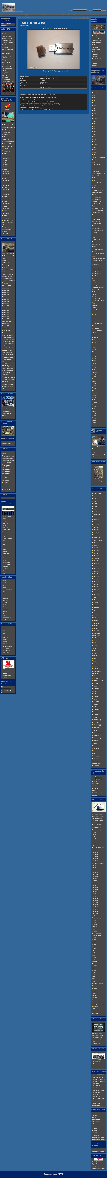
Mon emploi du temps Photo (97, 821)
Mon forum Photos (97, 818)
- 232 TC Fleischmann (7, 368)
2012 (94, 292)
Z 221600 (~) (97, 725)
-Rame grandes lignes (98, 1004)
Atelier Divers (7, 382)
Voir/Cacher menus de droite (83, 17)
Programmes (5, 484)
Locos (95, 35)
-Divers (94, 335)
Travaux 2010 (7, 297)
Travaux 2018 (5, 316)
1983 (94, 126)
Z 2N (94, 706)
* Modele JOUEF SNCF (98, 1099)
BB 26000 (96, 579)
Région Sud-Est (96, 1161)
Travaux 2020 (7, 321)
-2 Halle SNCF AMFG (7, 354)
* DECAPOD (5, 598)
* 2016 (5, 196)
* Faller (3, 591)
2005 (94, 226)
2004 (94, 214)
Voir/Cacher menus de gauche (24, 17)
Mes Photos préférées (97, 816)
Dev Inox (95, 751)
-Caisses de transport (7, 384)
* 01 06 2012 (6, 171)
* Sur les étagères (6, 516)
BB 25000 (96, 571)
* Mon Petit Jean (6, 620)
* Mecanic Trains (6, 671)
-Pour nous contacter (7, 42)
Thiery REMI (5, 73)
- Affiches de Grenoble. (8, 141)
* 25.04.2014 (6, 190)
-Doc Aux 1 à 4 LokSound (8, 280)
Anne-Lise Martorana (7, 68)
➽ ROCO (94, 1117)
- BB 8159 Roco (6, 372)
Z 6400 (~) (96, 704)
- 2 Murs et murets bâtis (8, 337)
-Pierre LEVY (5, 64)
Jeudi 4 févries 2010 (97, 793)
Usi (94, 753)
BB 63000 (96, 623)
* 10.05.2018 (6, 203)
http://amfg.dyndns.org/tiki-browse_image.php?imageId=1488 (38, 97)
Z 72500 (95, 669)
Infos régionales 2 (6, 471)
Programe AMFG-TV (9, 456)
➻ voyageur (95, 47)
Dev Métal (96, 748)
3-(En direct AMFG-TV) (7, 462)
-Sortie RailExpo (96, 273)
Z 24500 (96, 722)
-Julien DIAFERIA (6, 54)
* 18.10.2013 (6, 185)
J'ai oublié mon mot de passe (99, 11)
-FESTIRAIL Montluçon (98, 260)
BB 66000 (96, 620)
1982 (94, 123)
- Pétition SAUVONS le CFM (7, 223)
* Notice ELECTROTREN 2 (98, 1081)
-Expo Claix (95, 169)
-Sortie (96, 340)
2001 (94, 188)
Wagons (96, 44)
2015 (94, 325)
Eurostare (96, 605)
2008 (94, 246)
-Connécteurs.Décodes (7, 278)
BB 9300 (96, 563)
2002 (94, 194)
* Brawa (4, 604)
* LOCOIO (4, 641)
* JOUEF (4, 518)
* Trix (3, 531)
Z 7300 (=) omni (98, 681)
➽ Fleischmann (96, 1119)
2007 (94, 242)
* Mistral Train (5, 553)
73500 (95, 730)
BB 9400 (96, 574)
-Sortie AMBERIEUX (97, 223)
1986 (94, 134)
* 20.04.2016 (6, 199)
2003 (94, 206)
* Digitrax (4, 639)
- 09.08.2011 (5, 231)
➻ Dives (94, 1064)
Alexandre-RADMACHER (8, 81)
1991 (94, 147)
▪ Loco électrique (98, 540)
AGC (94, 661)
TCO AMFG (4, 260)
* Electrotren (5, 534)
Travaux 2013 (5, 306)
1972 (94, 98)
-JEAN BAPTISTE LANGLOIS (6, 56)
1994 (94, 155)
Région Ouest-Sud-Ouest (98, 1168)
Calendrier (11, 15)
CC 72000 (96, 524)
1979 (94, 116)
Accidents (97, 765)
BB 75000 (96, 522)
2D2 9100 (96, 558)
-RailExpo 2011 (96, 289)
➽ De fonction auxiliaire (98, 1151)
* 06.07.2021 (6, 218)
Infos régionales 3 (6, 473)
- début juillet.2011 (7, 229)
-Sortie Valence (96, 234)
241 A (95, 509)
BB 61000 (96, 535)
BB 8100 (96, 545)
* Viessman (5, 609)
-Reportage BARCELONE (98, 258)
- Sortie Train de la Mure (98, 157)
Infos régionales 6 (6, 478)
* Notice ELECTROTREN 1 (98, 1079)
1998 (94, 178)
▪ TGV (94, 915)
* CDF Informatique (7, 646)
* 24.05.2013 (6, 180)
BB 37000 (96, 584)
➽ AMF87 (94, 1133)
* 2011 (5, 153)
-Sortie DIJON (95, 228)
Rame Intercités (96, 1002)
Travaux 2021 (5, 325)
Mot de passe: (90, 10)
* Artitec (4, 615)
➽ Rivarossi (95, 1126)
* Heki (3, 593)
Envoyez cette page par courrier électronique (80, 18)
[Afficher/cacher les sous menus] (3, 47)
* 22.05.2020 (6, 213)
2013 (94, 303)
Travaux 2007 (5, 290)
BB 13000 (96, 594)
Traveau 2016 (5, 312)
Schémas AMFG (6, 262)
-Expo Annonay (96, 164)
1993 (94, 152)
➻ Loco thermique (96, 40)
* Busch (4, 585)
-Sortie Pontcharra (97, 312)
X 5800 (95, 640)
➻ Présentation (96, 1061)
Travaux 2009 (5, 294)
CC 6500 (96, 592)
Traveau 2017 (5, 314)
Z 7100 (95, 691)
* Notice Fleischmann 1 (98, 1088)
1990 (95, 144)
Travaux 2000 (7, 285)
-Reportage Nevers (97, 269)
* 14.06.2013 (6, 183)
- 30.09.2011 (6, 167)
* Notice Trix (95, 1094)
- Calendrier (5, 148)
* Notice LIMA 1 (96, 1083)
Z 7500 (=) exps (98, 683)
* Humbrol (4, 611)
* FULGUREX (5, 568)
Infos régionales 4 (6, 475)
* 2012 (5, 169)
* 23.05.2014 (6, 192)
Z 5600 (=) (96, 709)
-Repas (94, 296)
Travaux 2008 (5, 292)
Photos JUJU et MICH (97, 483)
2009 (94, 251)
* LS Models (5, 527)
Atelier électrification (9, 357)
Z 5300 (95, 694)
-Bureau (6, 47)
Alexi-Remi (4, 75)
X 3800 (95, 643)
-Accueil (4, 34)
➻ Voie (94, 61)
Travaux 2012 (5, 303)
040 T (95, 504)
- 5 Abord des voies (7, 345)
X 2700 (95, 663)
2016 (94, 342)
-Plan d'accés (5, 44)
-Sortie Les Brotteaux (97, 230)
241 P (95, 506)
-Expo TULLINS (96, 203)
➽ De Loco (95, 1149)
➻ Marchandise (96, 49)
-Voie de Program (97, 330)
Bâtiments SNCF (96, 763)
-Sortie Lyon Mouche (97, 249)
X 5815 (96, 788)
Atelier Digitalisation (9, 366)
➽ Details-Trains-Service (98, 1139)
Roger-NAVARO (6, 79)
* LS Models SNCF (6, 529)
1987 (94, 136)
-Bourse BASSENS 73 (98, 300)
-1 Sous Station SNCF (7, 352)
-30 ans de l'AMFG (97, 192)
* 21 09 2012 (6, 176)
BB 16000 (96, 566)
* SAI (3, 613)
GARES (96, 758)
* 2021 (5, 215)
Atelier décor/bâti (8, 350)
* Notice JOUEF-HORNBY (98, 1075)
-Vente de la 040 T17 (97, 190)
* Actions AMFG (8, 143)
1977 (94, 110)
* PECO (4, 580)
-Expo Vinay (95, 175)
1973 (94, 100)
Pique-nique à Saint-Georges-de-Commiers (98, 211)
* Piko (3, 540)
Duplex (96, 599)
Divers (95, 743)
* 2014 (5, 187)
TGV (94, 597)
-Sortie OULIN (96, 239)
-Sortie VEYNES (96, 197)
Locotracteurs (98, 612)
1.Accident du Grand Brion (97, 451)
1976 (94, 108)
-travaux (94, 402)
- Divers (5, 136)
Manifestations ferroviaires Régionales (70, 15)
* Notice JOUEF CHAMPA (98, 1077)
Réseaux (96, 607)
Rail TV (6, 482)
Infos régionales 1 (6, 469)
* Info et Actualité (8, 124)
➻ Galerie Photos (96, 1066)
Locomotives (97, 493)
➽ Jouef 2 (94, 1115)
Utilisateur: (71, 10)
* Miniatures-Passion (7, 675)
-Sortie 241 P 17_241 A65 (98, 254)
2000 (95, 185)
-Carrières (95, 332)
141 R (95, 498)
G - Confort (96, 756)
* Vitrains (4, 542)
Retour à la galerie (24, 25)
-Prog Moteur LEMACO (8, 274)
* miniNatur (5, 583)
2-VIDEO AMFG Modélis (8, 460)
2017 (94, 351)
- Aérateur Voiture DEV (8, 379)
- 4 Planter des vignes (7, 343)
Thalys (96, 602)
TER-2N (94, 979)
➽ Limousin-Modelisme (98, 1137)
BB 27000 (96, 581)
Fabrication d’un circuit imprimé (8, 362)
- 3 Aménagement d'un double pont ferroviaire (8, 340)
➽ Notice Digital (96, 1105)
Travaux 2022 (5, 328)
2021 (94, 390)
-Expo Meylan (95, 171)
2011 (94, 278)
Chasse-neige (98, 738)
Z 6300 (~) (96, 701)
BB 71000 (96, 628)
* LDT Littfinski (5, 648)
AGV (95, 610)
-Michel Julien (5, 51)
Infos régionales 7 (6, 480)
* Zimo (3, 635)
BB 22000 (96, 586)
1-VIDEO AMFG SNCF (7, 458)
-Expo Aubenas (96, 166)
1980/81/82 (94, 795)
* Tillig (3, 547)
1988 (94, 139)
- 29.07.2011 (6, 158)
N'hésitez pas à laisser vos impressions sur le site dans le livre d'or (43, 15)
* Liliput (4, 536)
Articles (96, 448)
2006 (94, 237)
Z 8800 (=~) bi (98, 712)
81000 (95, 658)
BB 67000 (96, 519)
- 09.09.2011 (6, 162)
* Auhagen (4, 602)
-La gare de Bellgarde (97, 287)
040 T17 (96, 781)
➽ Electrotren (95, 1121)
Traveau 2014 (5, 308)
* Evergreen (5, 600)
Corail (95, 745)
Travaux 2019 (5, 319)
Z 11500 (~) (97, 686)
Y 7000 (95, 615)
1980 (95, 118)
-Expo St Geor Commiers (98, 173)
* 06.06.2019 (6, 208)
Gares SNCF (95, 761)
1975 (94, 105)
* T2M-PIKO (5, 523)
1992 (94, 149)
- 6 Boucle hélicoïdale (7, 348)
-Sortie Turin (95, 309)
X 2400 (95, 637)
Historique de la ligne (97, 481)
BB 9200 (96, 561)
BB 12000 (95, 911)
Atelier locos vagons (9, 377)
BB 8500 (96, 553)
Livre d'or (23, 15)
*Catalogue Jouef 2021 (7, 521)
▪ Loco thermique (98, 516)
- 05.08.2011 (6, 160)
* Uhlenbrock (5, 637)
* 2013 (5, 178)
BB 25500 (96, 550)
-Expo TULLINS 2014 (97, 321)
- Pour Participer (7, 146)
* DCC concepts (6, 650)
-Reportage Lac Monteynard (96, 263)
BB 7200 (96, 589)
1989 (94, 142)
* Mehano (4, 551)
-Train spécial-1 (96, 285)
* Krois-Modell (5, 652)
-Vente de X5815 (96, 201)
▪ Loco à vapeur (97, 496)
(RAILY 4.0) (4, 258)
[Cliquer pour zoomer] (53, 69)
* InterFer (4, 677)
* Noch (3, 596)
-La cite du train (96, 283)
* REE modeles (6, 562)
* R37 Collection (6, 564)
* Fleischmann (5, 555)
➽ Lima (94, 1124)
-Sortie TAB (95, 232)
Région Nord (95, 1166)
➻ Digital (94, 63)
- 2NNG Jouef (5, 374)
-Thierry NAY (5, 60)
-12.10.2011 (5, 233)
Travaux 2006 (5, 288)
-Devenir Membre (6, 40)
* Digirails (4, 631)
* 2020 (5, 211)
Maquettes (97, 51)
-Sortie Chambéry (96, 199)
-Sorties (94, 385)
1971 (94, 95)
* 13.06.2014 (6, 194)
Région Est (95, 1164)
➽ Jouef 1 (94, 1113)
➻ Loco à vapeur (96, 38)
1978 (94, 113)
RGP (94, 650)
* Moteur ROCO (96, 1103)
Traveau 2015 (5, 310)
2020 (94, 379)
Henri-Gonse (5, 77)
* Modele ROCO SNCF (97, 1101)
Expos (3, 417)
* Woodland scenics (7, 589)
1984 (94, 129)
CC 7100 (96, 548)
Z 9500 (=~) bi (98, 688)
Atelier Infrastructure (9, 333)
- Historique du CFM (9, 127)
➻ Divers (94, 56)
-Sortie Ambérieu (96, 271)
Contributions (8, 330)
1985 (94, 131)
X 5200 (95, 653)
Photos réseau (5, 409)
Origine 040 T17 (96, 783)
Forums (17, 15)
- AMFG (5, 130)
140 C (95, 511)
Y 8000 (95, 618)
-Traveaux (94, 372)
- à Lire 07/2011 (6, 134)
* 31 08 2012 (6, 173)
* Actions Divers (8, 220)
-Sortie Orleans (96, 298)
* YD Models (5, 644)
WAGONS (96, 735)
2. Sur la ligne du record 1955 (98, 455)
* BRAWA (4, 560)
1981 (94, 121)
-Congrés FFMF (96, 221)
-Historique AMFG (6, 36)
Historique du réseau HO (8, 253)
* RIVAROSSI (5, 566)
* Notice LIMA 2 (96, 1085)
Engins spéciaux (98, 732)
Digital (5, 267)
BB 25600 (96, 555)
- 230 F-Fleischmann (7, 370)
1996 (94, 162)
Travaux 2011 (5, 301)
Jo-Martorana (5, 70)
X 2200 (95, 645)
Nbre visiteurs (4, 15)
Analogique (7, 265)
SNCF (93, 1008)
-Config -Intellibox (6, 272)
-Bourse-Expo (95, 266)
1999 (94, 180)
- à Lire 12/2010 (6, 132)
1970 (95, 92)
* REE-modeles (6, 545)
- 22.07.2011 (6, 156)
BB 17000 (96, 568)
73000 (95, 656)
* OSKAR (4, 558)
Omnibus (94, 961)
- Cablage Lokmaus (7, 276)
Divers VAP (97, 514)
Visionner (4, 487)
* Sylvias (4, 587)
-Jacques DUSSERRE (7, 49)
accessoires (97, 58)
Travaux (6, 283)
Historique (4, 453)
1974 (94, 103)
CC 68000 (96, 527)
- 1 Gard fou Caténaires (8, 335)
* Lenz (3, 628)
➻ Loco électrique (96, 42)
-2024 (95, 418)
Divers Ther (97, 537)
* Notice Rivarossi (96, 1092)
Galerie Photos (98, 824)
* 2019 (5, 206)
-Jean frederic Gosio (7, 66)
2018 (94, 360)
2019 (94, 370)
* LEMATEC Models (7, 538)
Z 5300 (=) (96, 696)
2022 (94, 400)
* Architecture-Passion (7, 617)
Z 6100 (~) (96, 699)
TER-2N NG (96, 727)
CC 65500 (96, 532)
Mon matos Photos (97, 814)
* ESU (3, 571)
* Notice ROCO (96, 1096)
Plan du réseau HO (9, 255)
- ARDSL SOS (5, 139)
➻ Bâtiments (95, 54)
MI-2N (95, 717)
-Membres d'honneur (7, 38)
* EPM (3, 573)
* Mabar (4, 549)
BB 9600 (95, 894)
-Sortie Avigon (96, 217)
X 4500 (95, 648)
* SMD (3, 669)
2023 (94, 409)
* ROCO (4, 525)
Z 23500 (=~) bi (98, 719)
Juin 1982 (94, 786)
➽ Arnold (94, 1128)
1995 (94, 159)
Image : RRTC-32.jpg (33, 23)
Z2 (94, 675)
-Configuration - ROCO (7, 269)
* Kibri (3, 607)
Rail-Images (7, 489)
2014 (94, 314)
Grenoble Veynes (6, 443)
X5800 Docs (95, 790)
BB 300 (96, 542)
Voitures (96, 740)
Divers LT (96, 631)
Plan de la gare (6, 411)
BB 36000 (96, 576)
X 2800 (95, 666)
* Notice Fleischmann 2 (98, 1090)
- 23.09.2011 (6, 164)
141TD (95, 501)
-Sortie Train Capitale (97, 208)
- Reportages (7, 151)
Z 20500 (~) (97, 714)
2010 (94, 256)
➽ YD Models (95, 1135)
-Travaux (94, 280)
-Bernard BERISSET (7, 62)
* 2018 (5, 201)
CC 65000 (96, 529)
